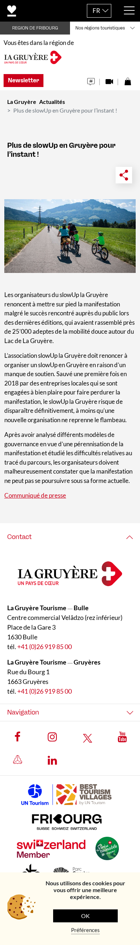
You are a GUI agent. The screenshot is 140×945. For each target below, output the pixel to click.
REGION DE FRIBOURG (35, 28)
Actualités (52, 101)
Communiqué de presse (35, 495)
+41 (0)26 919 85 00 (44, 646)
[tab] (70, 537)
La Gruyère (21, 101)
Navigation (23, 712)
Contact (19, 537)
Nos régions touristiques (100, 28)
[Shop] (127, 79)
